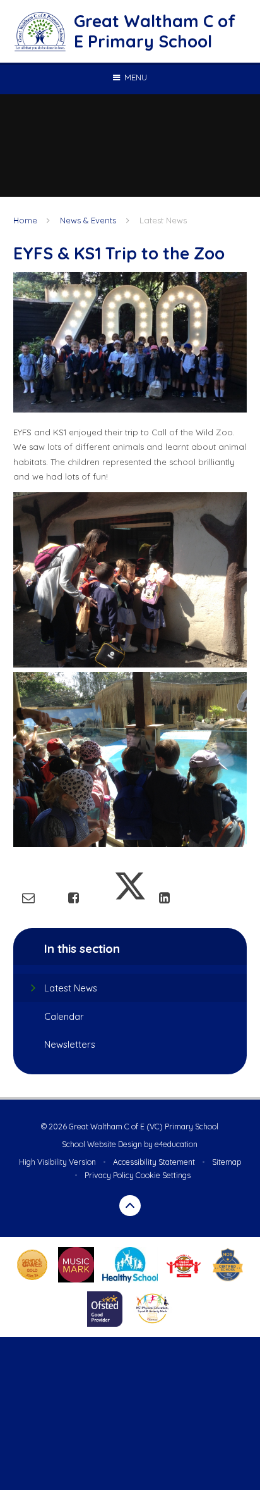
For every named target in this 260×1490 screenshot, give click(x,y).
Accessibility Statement (154, 1162)
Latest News (163, 220)
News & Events (88, 220)
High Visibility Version (57, 1162)
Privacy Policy (109, 1175)
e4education (176, 1144)
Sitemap (226, 1162)
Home (25, 220)
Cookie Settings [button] (163, 1175)
